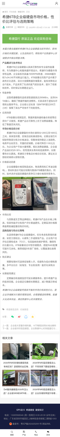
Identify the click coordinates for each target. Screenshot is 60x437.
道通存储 (9, 27)
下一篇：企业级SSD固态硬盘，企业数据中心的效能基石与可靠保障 (30, 328)
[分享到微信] (12, 316)
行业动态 (12, 11)
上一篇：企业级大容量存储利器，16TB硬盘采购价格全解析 (29, 325)
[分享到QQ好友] (26, 316)
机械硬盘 (24, 309)
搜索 (12, 435)
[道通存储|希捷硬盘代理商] (30, 3)
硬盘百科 (21, 11)
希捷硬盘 (30, 409)
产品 (24, 435)
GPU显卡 (20, 409)
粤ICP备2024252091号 (31, 423)
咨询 (48, 435)
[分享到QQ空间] (32, 316)
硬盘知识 (39, 409)
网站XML (46, 423)
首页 (6, 11)
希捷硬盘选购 (12, 309)
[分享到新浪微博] (19, 316)
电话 (36, 435)
